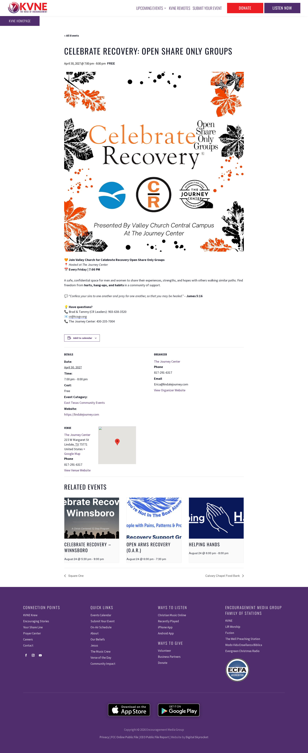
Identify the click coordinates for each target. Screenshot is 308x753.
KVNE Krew (30, 615)
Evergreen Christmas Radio (242, 651)
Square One (76, 576)
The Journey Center (167, 361)
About (95, 633)
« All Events (71, 35)
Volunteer (164, 651)
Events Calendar (101, 615)
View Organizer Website (169, 390)
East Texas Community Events (84, 403)
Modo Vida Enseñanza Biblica (243, 645)
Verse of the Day (101, 658)
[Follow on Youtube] (40, 655)
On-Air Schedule (101, 627)
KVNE (228, 621)
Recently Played (168, 621)
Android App (166, 633)
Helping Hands (204, 544)
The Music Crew (101, 651)
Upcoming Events (149, 8)
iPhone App (165, 627)
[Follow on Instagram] (33, 655)
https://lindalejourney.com (81, 414)
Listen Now (282, 8)
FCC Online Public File (124, 737)
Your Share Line (33, 627)
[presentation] (91, 518)
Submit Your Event (207, 8)
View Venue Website (77, 470)
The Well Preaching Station (242, 639)
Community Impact (103, 664)
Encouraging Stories (36, 621)
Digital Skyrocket (197, 737)
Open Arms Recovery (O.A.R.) (149, 547)
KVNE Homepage (20, 21)
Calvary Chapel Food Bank (222, 576)
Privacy (104, 737)
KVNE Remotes (179, 8)
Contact (28, 645)
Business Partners (169, 657)
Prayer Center (32, 633)
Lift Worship (232, 627)
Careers (28, 639)
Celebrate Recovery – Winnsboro (87, 547)
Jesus (94, 645)
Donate (245, 8)
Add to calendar (82, 338)
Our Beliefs (98, 639)
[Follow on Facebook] (26, 655)
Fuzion (229, 633)
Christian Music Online (172, 615)
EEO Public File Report (154, 737)
